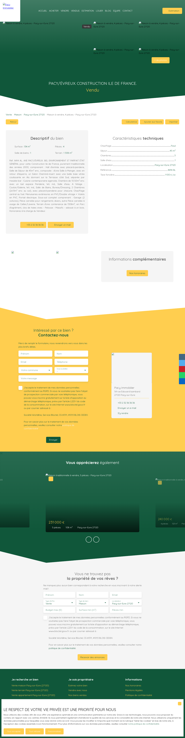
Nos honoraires (133, 685)
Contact (128, 10)
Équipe (116, 10)
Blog (108, 10)
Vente (9, 114)
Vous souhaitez (62, 369)
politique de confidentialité (62, 648)
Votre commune (29, 370)
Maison (18, 114)
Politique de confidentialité (138, 695)
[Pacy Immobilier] (10, 11)
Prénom (25, 353)
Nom (59, 353)
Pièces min (117, 610)
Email (23, 362)
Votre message (29, 378)
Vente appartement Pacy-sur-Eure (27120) (33, 695)
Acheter (54, 10)
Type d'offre (50, 601)
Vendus (75, 10)
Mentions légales (134, 690)
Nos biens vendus (77, 695)
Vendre (65, 10)
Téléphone (62, 362)
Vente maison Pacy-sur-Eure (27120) (30, 685)
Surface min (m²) (87, 610)
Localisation (116, 601)
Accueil (42, 10)
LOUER (99, 10)
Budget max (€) (54, 610)
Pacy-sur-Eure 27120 (34, 114)
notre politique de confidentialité (143, 724)
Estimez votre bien (77, 685)
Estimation (88, 10)
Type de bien (83, 601)
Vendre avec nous (77, 690)
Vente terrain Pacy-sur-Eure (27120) (30, 690)
